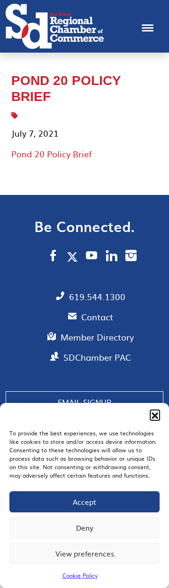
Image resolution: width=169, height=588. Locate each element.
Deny (84, 527)
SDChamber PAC (97, 357)
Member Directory (97, 337)
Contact (97, 316)
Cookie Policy (80, 575)
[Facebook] (53, 257)
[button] (155, 414)
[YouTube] (92, 257)
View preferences (84, 553)
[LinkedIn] (111, 257)
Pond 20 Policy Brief (51, 153)
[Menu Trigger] (148, 27)
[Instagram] (131, 257)
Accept (84, 501)
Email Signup (84, 402)
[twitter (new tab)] (74, 256)
